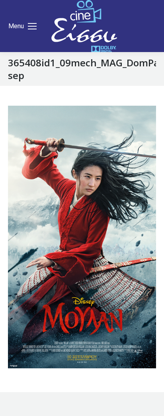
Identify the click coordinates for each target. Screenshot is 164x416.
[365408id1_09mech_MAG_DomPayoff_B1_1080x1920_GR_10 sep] (82, 237)
